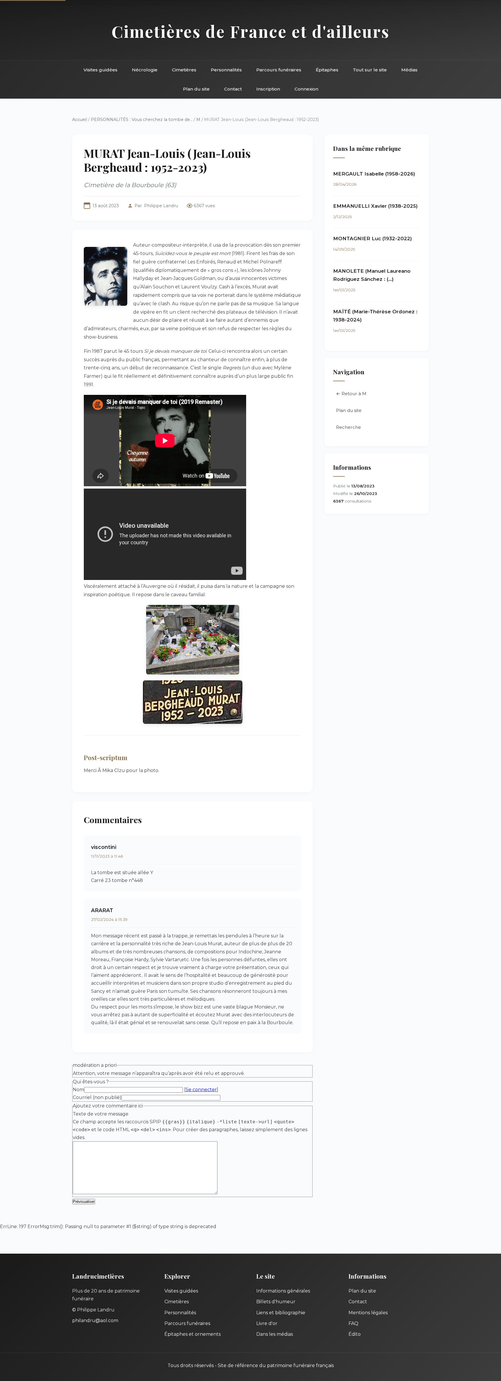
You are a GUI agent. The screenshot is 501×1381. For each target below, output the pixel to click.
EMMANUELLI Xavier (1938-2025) (375, 206)
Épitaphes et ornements (192, 1334)
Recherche (348, 427)
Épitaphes (327, 70)
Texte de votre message (100, 1114)
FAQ (353, 1323)
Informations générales (283, 1291)
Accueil (79, 119)
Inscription (268, 89)
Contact (233, 89)
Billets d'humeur (275, 1301)
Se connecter (201, 1089)
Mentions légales (368, 1312)
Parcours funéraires (278, 70)
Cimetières (184, 70)
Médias (409, 70)
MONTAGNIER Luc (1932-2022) (372, 238)
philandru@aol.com (95, 1320)
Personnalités (226, 70)
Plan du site (196, 89)
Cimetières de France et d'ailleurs (251, 31)
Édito (354, 1334)
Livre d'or (266, 1323)
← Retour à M (351, 393)
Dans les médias (274, 1334)
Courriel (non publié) (97, 1097)
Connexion (306, 89)
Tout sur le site (370, 70)
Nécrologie (144, 70)
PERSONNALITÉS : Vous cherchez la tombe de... (142, 119)
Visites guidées (100, 70)
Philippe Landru (161, 205)
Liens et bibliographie (280, 1312)
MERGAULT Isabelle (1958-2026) (374, 174)
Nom (78, 1089)
